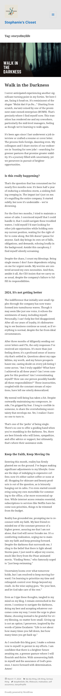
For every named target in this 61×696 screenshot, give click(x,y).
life (27, 681)
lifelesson (33, 681)
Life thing (41, 679)
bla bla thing (31, 679)
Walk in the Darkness (27, 85)
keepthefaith (19, 681)
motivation (43, 681)
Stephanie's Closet (20, 22)
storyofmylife (20, 684)
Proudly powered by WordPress (19, 692)
